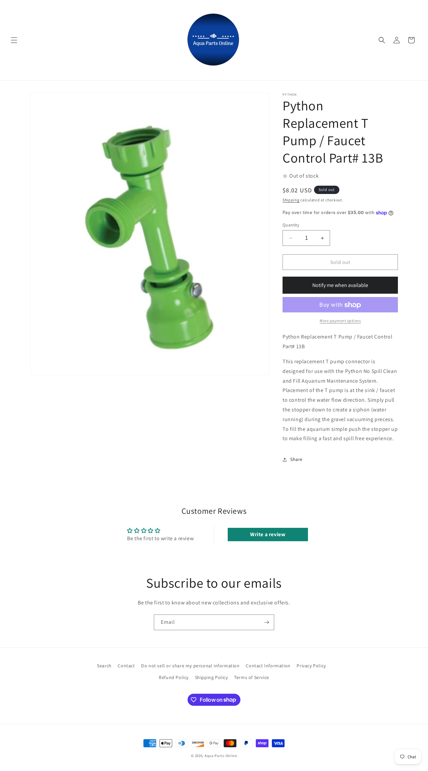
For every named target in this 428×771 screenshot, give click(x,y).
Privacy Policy (311, 666)
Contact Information (268, 666)
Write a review (267, 534)
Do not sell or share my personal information (190, 666)
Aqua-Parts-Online (221, 755)
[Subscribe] (266, 622)
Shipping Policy (211, 677)
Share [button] (296, 459)
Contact (126, 666)
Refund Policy (174, 677)
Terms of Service (251, 677)
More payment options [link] (340, 320)
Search (104, 666)
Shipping (291, 200)
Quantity (291, 225)
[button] (14, 40)
